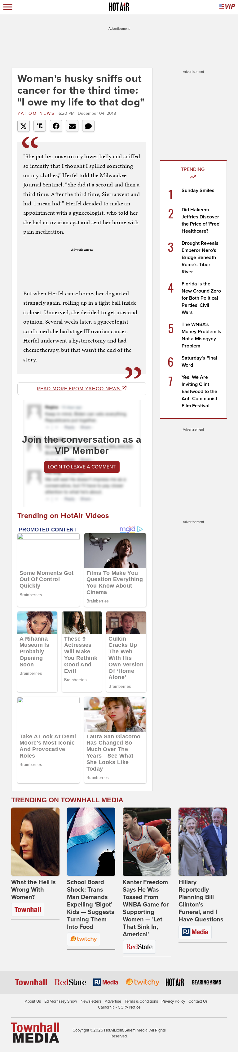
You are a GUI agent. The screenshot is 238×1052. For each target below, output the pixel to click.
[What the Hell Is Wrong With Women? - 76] (35, 842)
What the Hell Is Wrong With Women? (33, 890)
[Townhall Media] (35, 1032)
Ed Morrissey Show (60, 1001)
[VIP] (227, 7)
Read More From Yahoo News (79, 389)
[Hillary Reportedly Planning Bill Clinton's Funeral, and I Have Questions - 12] (202, 842)
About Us (33, 1001)
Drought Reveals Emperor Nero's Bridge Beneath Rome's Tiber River (200, 257)
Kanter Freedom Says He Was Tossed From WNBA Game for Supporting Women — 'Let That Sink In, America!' (146, 908)
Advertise (113, 1001)
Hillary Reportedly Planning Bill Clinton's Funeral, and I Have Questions (200, 901)
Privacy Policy (173, 1001)
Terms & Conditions (141, 1001)
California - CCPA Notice (119, 1007)
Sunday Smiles (198, 190)
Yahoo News (37, 113)
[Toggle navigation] (7, 7)
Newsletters (91, 1001)
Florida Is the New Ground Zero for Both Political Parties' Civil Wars (201, 298)
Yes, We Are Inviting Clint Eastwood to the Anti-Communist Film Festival (199, 391)
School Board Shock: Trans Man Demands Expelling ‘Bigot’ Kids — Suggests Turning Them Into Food (90, 905)
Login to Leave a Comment (82, 467)
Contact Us (198, 1001)
